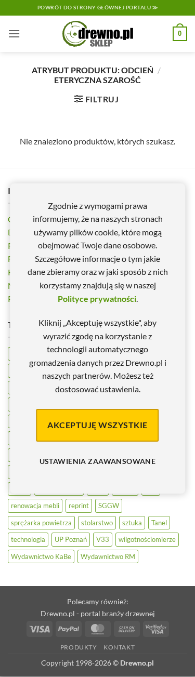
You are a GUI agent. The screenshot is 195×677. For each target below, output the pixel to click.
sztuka (132, 523)
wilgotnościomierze (147, 539)
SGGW (108, 505)
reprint (79, 505)
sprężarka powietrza (41, 523)
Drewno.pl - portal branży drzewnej (98, 613)
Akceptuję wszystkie (97, 425)
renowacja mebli (35, 505)
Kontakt (119, 647)
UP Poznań (71, 539)
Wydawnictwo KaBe (41, 556)
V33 (102, 539)
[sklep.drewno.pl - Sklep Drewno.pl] (98, 34)
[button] (14, 33)
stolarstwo (97, 523)
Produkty (78, 647)
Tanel (159, 523)
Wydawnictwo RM (108, 556)
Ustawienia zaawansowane (98, 461)
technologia (28, 539)
